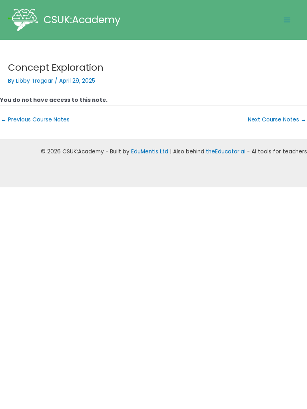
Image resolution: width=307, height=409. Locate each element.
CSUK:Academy (82, 19)
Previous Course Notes (35, 119)
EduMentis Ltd (149, 151)
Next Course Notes (277, 119)
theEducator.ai (225, 151)
